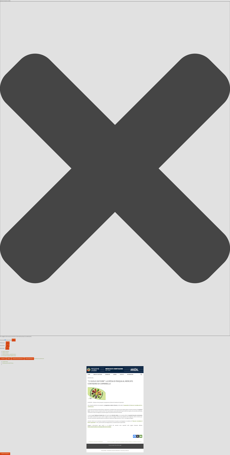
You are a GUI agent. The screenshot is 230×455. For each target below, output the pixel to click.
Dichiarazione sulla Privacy (7, 363)
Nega (9, 358)
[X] (137, 436)
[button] (115, 168)
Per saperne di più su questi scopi (9, 355)
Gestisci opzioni (5, 351)
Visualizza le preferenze (18, 358)
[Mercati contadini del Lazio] (115, 369)
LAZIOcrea (127, 450)
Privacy (110, 445)
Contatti (122, 374)
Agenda (115, 374)
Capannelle (126, 405)
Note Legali (119, 445)
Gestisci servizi (5, 352)
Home (89, 374)
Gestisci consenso (5, 453)
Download (107, 374)
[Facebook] (134, 436)
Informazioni (130, 374)
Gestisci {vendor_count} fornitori (9, 354)
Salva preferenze (29, 358)
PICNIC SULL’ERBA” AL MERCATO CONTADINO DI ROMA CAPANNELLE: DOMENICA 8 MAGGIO (124, 441)
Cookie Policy (5, 361)
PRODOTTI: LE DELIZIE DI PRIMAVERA (95, 441)
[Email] (140, 436)
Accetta (3, 358)
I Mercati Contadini (97, 374)
